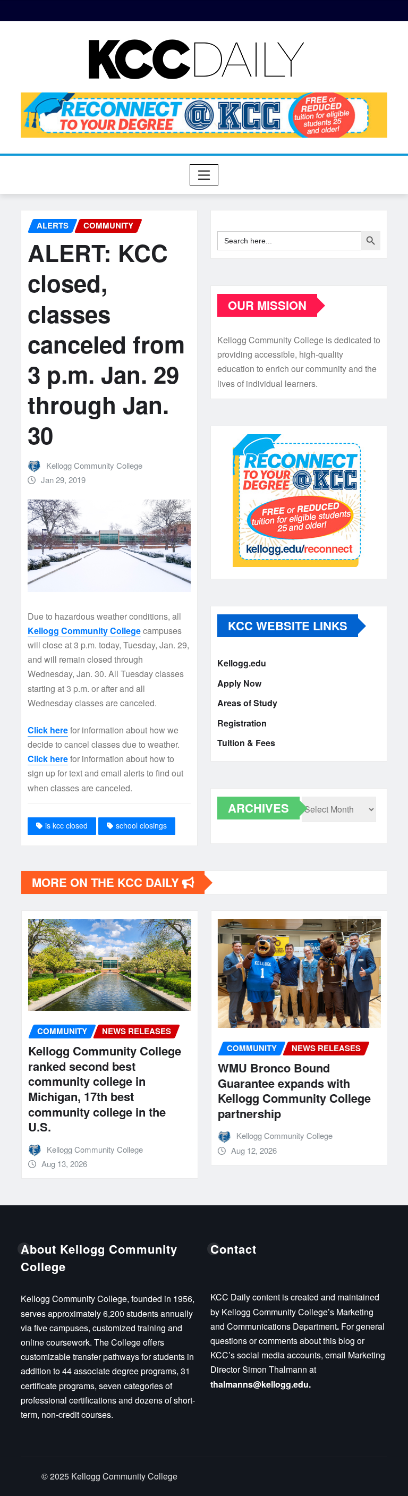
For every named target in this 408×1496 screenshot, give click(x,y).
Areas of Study (247, 703)
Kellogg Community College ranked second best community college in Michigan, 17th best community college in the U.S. (104, 1088)
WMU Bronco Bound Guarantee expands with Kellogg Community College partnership (293, 1090)
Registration (242, 723)
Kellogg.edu (241, 663)
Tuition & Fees (246, 743)
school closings (141, 825)
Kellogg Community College (94, 465)
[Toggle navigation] (204, 174)
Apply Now (239, 683)
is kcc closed (66, 825)
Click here (48, 730)
